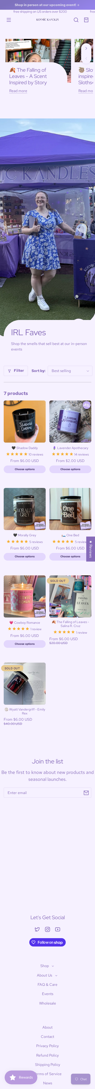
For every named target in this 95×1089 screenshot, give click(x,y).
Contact (47, 1036)
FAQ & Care (47, 984)
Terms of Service (48, 1073)
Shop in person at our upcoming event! (46, 5)
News (47, 1083)
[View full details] (25, 421)
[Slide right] (86, 48)
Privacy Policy (47, 1045)
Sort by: (38, 370)
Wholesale (47, 1003)
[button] (76, 20)
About (47, 1027)
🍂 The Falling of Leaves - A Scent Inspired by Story (28, 76)
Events (47, 993)
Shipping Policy (47, 1064)
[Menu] (9, 20)
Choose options (25, 469)
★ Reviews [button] (90, 549)
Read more (18, 90)
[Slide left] (86, 58)
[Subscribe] (86, 793)
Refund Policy (47, 1055)
